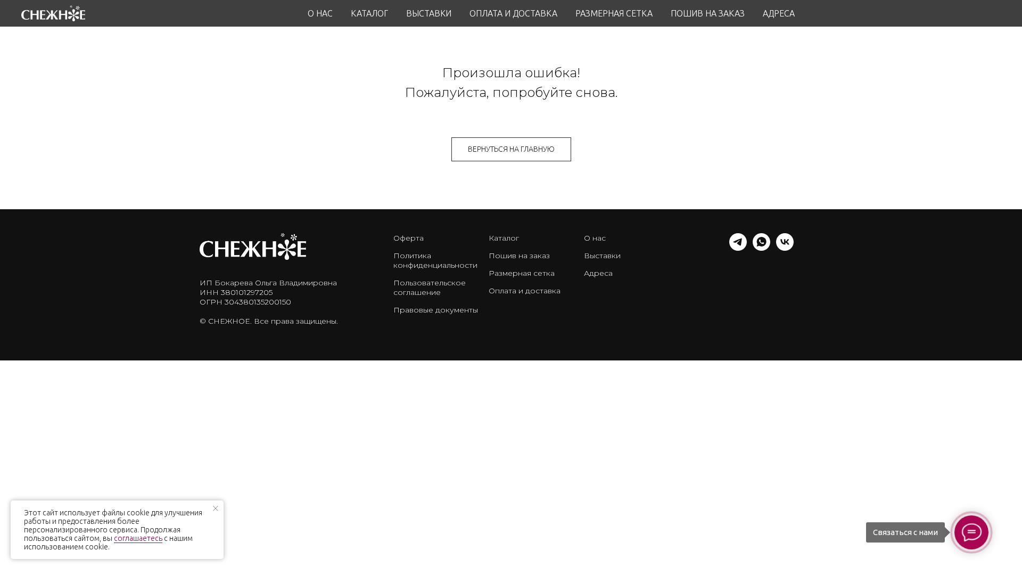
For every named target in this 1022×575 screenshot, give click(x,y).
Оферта (408, 238)
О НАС (320, 13)
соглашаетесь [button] (138, 538)
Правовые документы (435, 310)
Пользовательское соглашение (429, 287)
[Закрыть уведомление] (215, 508)
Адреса (598, 273)
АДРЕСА (779, 13)
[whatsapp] (761, 247)
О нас (595, 238)
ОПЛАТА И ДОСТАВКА (513, 13)
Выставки (602, 255)
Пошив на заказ (519, 255)
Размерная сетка (522, 273)
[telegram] (738, 247)
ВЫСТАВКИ (428, 13)
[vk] (785, 247)
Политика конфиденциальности (435, 260)
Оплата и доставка (525, 290)
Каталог (504, 238)
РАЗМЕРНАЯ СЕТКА (614, 13)
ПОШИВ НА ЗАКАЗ (708, 13)
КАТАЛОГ (369, 13)
